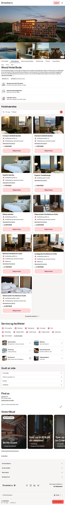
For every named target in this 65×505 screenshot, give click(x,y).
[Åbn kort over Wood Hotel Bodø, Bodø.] (60, 406)
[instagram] (31, 485)
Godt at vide (39, 61)
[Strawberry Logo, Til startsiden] (7, 3)
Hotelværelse (15, 61)
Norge (7, 64)
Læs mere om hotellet (6, 75)
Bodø (12, 64)
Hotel (2, 64)
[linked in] (34, 485)
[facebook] (27, 485)
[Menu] (62, 2)
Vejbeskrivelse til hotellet (7, 400)
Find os (48, 61)
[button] (16, 125)
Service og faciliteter (27, 61)
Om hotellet (4, 61)
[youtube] (38, 485)
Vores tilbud (56, 61)
